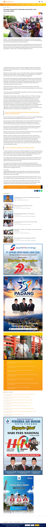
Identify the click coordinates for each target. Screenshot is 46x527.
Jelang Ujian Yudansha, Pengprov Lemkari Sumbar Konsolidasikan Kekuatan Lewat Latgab (17, 402)
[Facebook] (35, 191)
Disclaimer (11, 522)
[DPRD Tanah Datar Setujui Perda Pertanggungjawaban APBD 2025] (8, 239)
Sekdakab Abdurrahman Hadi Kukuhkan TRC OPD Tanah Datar (24, 213)
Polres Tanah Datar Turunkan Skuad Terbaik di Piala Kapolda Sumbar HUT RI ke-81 (17, 405)
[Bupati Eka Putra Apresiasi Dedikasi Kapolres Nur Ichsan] (8, 206)
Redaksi (23, 522)
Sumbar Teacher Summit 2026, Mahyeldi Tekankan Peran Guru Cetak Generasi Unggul (21, 366)
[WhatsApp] (42, 191)
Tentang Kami (5, 522)
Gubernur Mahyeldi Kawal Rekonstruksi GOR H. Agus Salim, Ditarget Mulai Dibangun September (23, 383)
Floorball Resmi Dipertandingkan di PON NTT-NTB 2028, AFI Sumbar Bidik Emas (16, 397)
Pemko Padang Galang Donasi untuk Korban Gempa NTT (12, 414)
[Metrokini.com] (8, 1)
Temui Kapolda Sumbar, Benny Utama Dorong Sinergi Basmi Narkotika (25, 221)
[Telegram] (39, 191)
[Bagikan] (42, 13)
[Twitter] (37, 191)
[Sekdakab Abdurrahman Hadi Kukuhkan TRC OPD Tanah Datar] (8, 214)
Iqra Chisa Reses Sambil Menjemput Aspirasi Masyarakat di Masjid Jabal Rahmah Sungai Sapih (18, 408)
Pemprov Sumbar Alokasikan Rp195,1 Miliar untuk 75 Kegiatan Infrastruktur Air (20, 370)
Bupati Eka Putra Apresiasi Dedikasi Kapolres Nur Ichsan (23, 205)
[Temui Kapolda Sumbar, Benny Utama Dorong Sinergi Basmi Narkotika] (8, 223)
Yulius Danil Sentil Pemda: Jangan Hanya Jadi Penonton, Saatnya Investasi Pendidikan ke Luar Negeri (19, 411)
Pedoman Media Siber (17, 522)
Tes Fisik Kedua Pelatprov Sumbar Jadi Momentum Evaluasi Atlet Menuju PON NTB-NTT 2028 (18, 394)
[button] (39, 1)
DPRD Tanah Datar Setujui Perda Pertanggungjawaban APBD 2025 (25, 238)
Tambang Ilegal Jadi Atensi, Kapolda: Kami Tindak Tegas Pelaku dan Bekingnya (27, 197)
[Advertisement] (23, 58)
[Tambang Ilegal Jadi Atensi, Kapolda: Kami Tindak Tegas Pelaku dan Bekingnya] (8, 198)
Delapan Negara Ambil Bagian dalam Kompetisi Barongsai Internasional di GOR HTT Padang (22, 374)
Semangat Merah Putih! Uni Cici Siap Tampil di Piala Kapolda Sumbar (18, 387)
